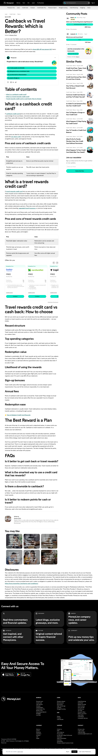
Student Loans (39, 710)
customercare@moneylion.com (85, 733)
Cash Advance (39, 704)
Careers (38, 730)
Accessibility (60, 741)
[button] (85, 751)
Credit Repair (81, 716)
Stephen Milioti (13, 35)
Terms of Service (49, 748)
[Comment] (11, 82)
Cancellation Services (83, 718)
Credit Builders (39, 707)
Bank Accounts (60, 703)
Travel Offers (81, 715)
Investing (59, 707)
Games (58, 716)
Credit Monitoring (82, 701)
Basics (19, 14)
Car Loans (38, 715)
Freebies (59, 718)
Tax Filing (80, 710)
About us (38, 729)
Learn (6, 14)
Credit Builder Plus (40, 709)
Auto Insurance (81, 706)
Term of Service (60, 732)
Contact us (59, 729)
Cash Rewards (60, 719)
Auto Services (81, 709)
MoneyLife (38, 732)
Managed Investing (61, 709)
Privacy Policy (60, 733)
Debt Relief (80, 703)
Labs (37, 737)
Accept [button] (74, 751)
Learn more (20, 751)
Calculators (38, 733)
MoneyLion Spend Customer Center (65, 743)
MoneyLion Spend (61, 701)
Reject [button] (67, 751)
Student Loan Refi (82, 704)
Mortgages (38, 713)
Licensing (59, 740)
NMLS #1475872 (66, 748)
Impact (37, 738)
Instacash (38, 706)
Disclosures (75, 748)
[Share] (16, 82)
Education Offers (81, 712)
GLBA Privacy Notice (61, 738)
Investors (38, 735)
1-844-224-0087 (81, 732)
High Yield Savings (61, 706)
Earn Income (60, 704)
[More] (55, 57)
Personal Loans (39, 701)
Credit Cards (12, 14)
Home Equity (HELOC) (41, 712)
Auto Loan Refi (81, 707)
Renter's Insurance (82, 713)
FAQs (58, 730)
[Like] (8, 82)
